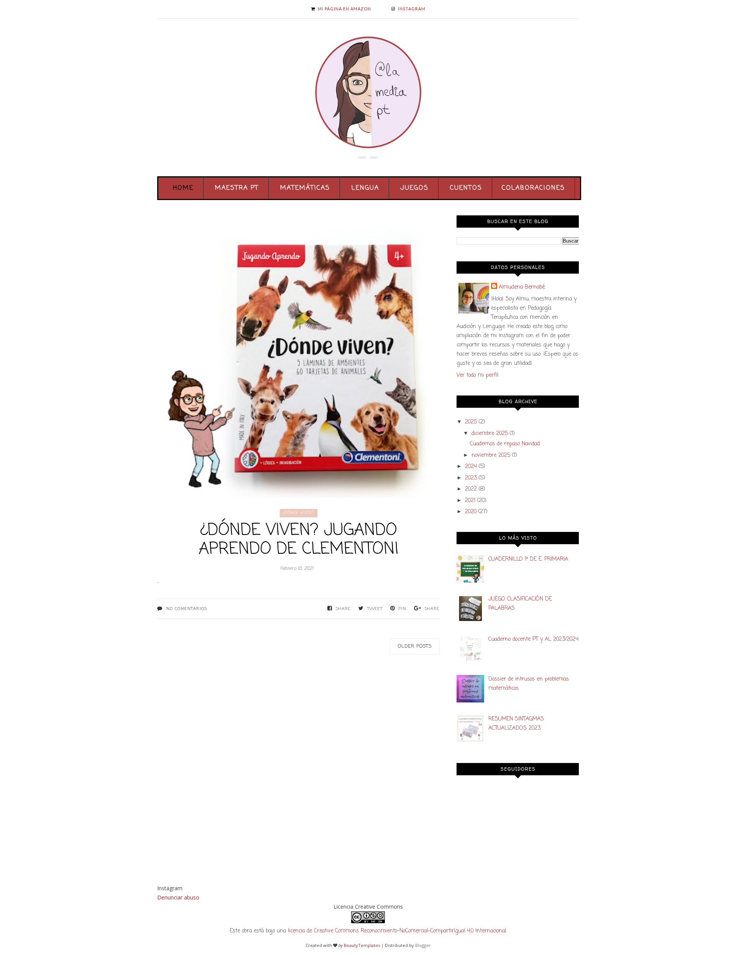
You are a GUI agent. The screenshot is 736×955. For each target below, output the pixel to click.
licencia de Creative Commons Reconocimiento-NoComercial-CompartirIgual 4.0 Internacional (397, 931)
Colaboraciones (533, 188)
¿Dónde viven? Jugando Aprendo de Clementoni (299, 540)
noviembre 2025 (491, 455)
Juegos (415, 188)
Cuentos (466, 188)
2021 (470, 501)
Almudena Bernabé (522, 287)
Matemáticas (305, 188)
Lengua (365, 188)
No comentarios (186, 609)
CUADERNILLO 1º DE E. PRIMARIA (528, 559)
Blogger (423, 945)
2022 (471, 489)
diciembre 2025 (490, 434)
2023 (471, 478)
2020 (470, 512)
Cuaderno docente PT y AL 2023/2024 (533, 639)
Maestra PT (237, 188)
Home (183, 188)
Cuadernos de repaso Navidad (505, 444)
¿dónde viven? (298, 513)
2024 (471, 467)
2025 (471, 422)
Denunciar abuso (178, 897)
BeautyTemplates (362, 945)
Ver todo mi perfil (477, 375)
